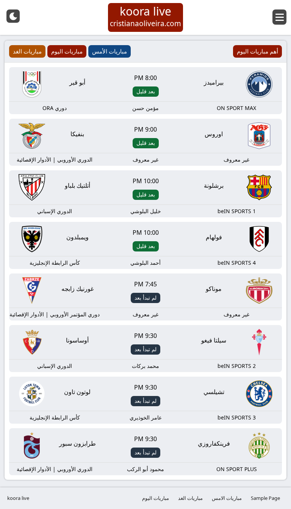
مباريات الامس (227, 498)
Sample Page (265, 498)
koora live (18, 498)
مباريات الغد (190, 498)
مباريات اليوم (155, 498)
